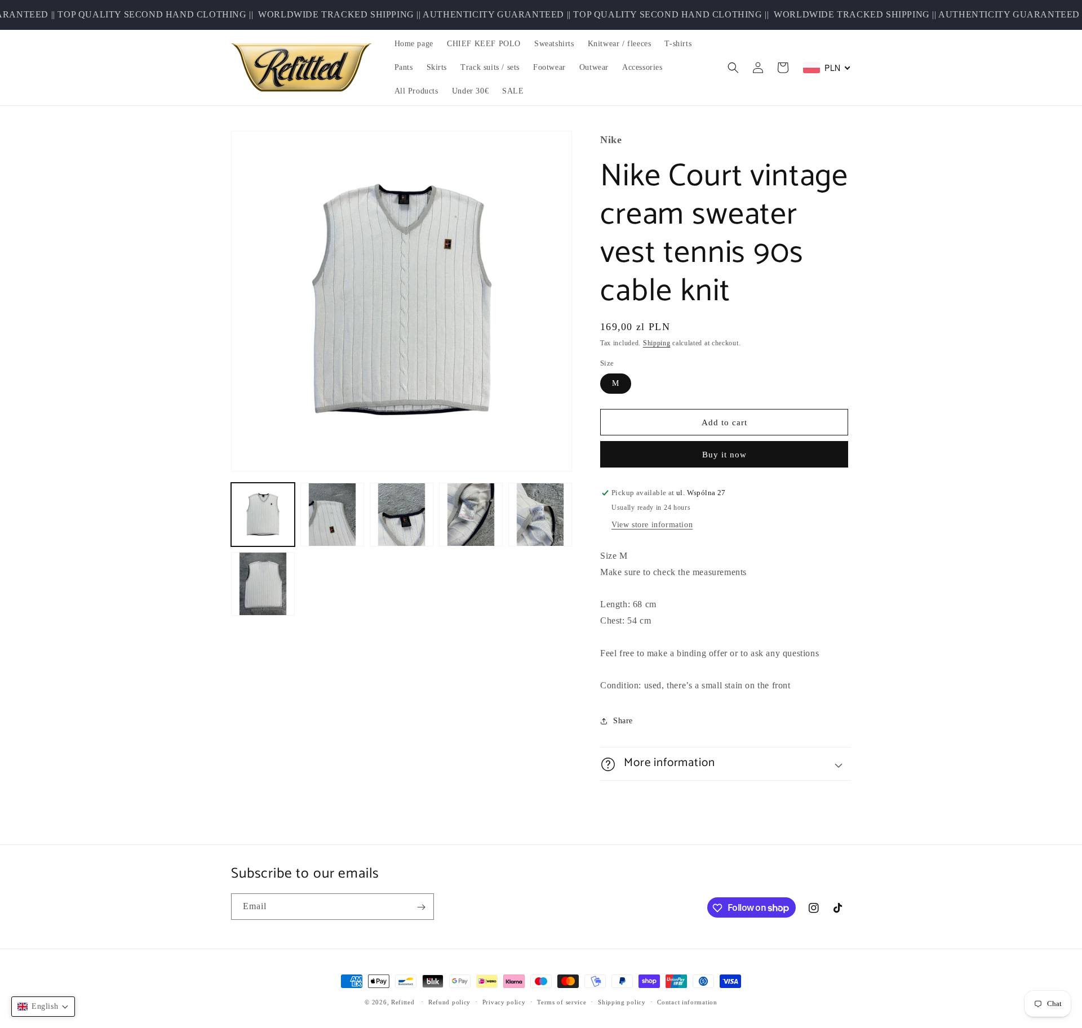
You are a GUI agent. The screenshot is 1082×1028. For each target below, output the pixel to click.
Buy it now (724, 455)
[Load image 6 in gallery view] (263, 584)
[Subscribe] (421, 907)
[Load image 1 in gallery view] (263, 514)
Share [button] (623, 721)
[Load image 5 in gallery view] (540, 514)
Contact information (687, 1001)
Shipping (657, 344)
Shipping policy (622, 1001)
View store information (652, 525)
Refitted (403, 1002)
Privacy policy (504, 1001)
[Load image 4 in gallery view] (471, 514)
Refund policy (449, 1001)
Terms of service (561, 1001)
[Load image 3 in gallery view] (401, 514)
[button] (733, 67)
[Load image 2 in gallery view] (332, 514)
